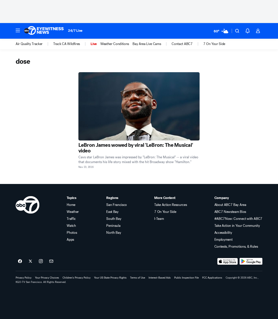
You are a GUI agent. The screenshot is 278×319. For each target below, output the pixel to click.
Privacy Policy (23, 277)
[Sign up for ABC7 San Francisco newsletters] (51, 261)
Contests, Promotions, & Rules (236, 246)
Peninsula (113, 225)
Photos (72, 232)
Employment (223, 239)
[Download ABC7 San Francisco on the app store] (227, 261)
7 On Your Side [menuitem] (214, 44)
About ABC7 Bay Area (230, 205)
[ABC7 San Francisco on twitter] (30, 261)
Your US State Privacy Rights (110, 277)
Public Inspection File (186, 277)
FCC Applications (212, 277)
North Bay (113, 232)
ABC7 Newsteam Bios (230, 212)
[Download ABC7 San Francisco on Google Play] (251, 261)
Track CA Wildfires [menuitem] (66, 44)
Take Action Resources (170, 205)
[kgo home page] (27, 205)
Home (71, 205)
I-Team (159, 218)
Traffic (71, 218)
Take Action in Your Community (237, 225)
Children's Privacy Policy (77, 277)
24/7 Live (75, 30)
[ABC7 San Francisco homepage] (44, 31)
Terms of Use (137, 277)
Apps (70, 239)
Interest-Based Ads (160, 277)
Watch (71, 225)
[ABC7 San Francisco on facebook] (20, 261)
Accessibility (223, 232)
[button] (17, 30)
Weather (73, 212)
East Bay (112, 212)
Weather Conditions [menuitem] (114, 44)
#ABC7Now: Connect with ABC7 (238, 218)
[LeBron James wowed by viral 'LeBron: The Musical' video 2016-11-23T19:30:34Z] (139, 106)
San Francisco (116, 205)
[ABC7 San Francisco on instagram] (40, 261)
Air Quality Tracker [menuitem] (29, 44)
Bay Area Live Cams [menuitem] (146, 44)
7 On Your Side (165, 212)
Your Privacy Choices (47, 277)
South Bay (113, 218)
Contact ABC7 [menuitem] (182, 44)
